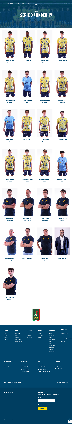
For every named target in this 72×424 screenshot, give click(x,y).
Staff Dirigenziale (18, 339)
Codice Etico (51, 337)
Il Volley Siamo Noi (18, 341)
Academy (40, 330)
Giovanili (16, 335)
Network (39, 333)
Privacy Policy (59, 366)
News (23, 3)
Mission (39, 337)
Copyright (58, 364)
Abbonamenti (10, 3)
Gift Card (5, 335)
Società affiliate (40, 335)
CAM (50, 343)
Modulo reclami (52, 351)
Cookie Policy (59, 368)
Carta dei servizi (52, 345)
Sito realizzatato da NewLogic (62, 382)
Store (27, 3)
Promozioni (6, 337)
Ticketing (6, 330)
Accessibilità (6, 339)
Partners (28, 333)
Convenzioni (29, 335)
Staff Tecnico (17, 337)
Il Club (16, 330)
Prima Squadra (17, 333)
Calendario (17, 3)
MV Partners (29, 330)
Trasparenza (52, 330)
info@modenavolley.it (25, 371)
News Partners (29, 337)
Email (39, 398)
